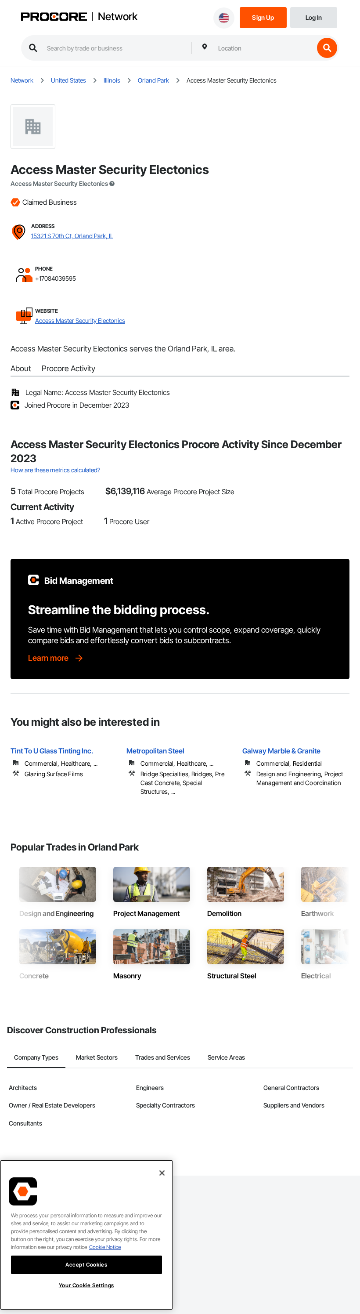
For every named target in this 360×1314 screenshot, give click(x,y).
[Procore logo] (54, 17)
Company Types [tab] (36, 1057)
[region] (86, 1235)
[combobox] (264, 47)
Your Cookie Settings (86, 1285)
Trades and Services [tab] (162, 1057)
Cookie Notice (105, 1247)
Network (117, 16)
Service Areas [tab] (226, 1057)
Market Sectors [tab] (97, 1057)
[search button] (327, 48)
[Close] (162, 1173)
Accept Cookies (86, 1264)
